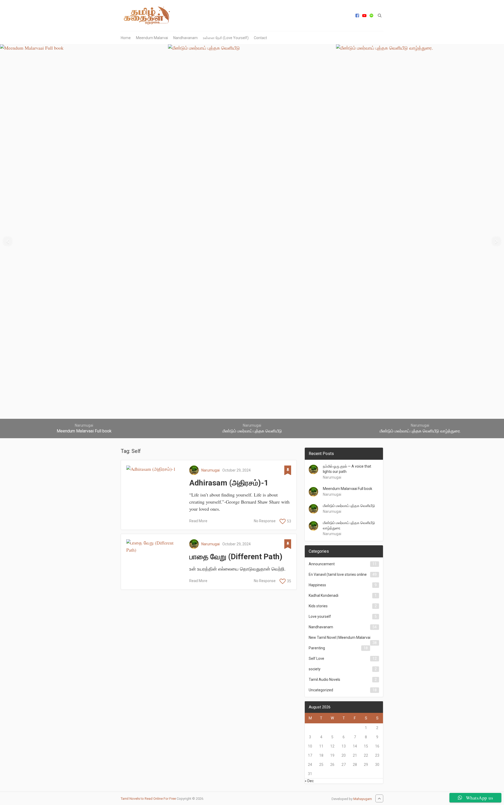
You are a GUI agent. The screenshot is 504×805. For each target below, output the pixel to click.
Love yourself (320, 616)
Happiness (317, 585)
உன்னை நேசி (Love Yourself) (226, 38)
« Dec (309, 781)
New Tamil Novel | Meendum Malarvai (339, 637)
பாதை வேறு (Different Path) (235, 556)
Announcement (322, 564)
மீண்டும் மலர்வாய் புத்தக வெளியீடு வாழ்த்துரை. (349, 525)
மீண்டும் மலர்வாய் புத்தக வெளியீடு (349, 506)
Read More (198, 521)
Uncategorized (321, 690)
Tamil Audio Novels (324, 679)
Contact (260, 38)
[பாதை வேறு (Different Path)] (155, 546)
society (315, 669)
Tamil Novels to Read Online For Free (148, 799)
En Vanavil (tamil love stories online (338, 574)
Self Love (316, 658)
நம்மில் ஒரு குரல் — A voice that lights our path (347, 469)
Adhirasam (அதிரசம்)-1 (229, 482)
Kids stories (318, 606)
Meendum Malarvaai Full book (347, 489)
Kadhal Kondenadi (323, 595)
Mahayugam (362, 799)
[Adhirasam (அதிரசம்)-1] (155, 469)
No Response (265, 521)
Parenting (317, 648)
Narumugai (210, 470)
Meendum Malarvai (152, 38)
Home (126, 38)
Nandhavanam (185, 38)
